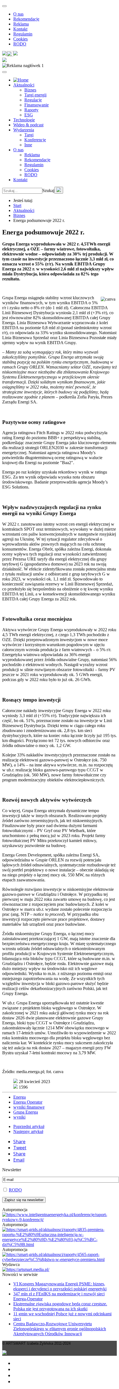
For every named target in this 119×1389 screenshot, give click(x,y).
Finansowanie (36, 105)
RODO (19, 44)
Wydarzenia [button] (23, 129)
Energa (19, 1097)
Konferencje (35, 139)
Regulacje (33, 100)
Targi (28, 134)
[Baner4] (59, 1219)
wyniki (19, 1117)
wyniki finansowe (29, 1107)
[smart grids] (21, 80)
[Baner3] (25, 1269)
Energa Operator (27, 1102)
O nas (18, 14)
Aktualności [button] (23, 85)
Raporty (31, 110)
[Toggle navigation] (4, 6)
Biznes (30, 90)
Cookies (20, 39)
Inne (28, 144)
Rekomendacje (26, 19)
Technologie (24, 119)
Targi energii (35, 95)
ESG (28, 114)
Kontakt (20, 29)
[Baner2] (59, 1259)
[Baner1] (59, 1244)
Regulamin (22, 34)
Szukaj (48, 190)
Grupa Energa (25, 1112)
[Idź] (58, 190)
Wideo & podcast (28, 124)
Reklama (21, 24)
